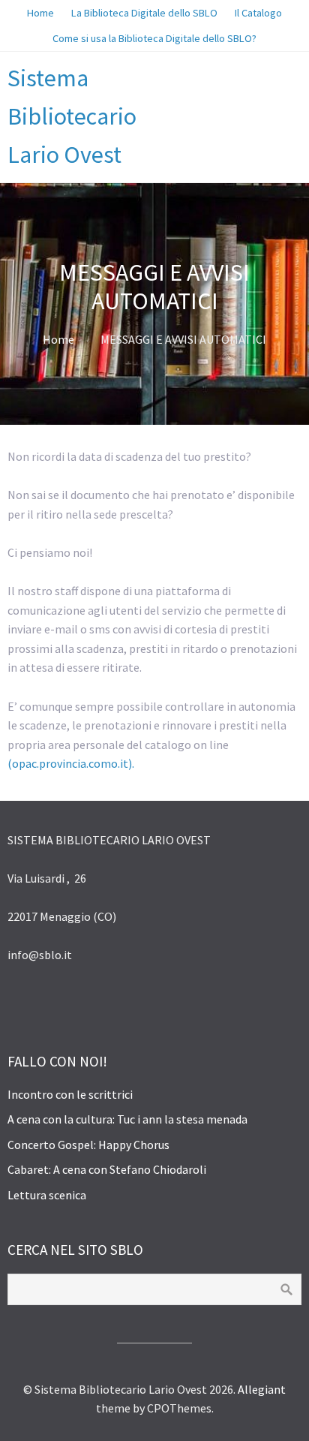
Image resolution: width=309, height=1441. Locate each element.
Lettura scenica (47, 1194)
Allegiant (262, 1389)
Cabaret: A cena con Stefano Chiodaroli (107, 1169)
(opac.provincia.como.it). (71, 763)
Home (58, 339)
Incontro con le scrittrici (70, 1094)
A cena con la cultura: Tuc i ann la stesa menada (128, 1119)
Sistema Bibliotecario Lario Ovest (72, 116)
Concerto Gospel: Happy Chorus (89, 1144)
